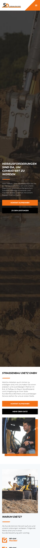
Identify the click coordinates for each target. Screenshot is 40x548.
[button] (36, 5)
